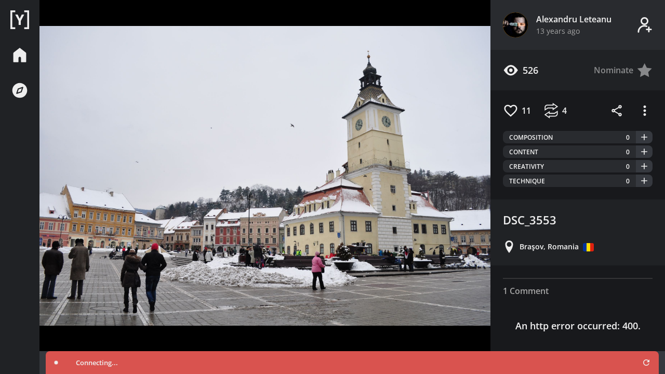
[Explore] (19, 90)
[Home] (19, 19)
